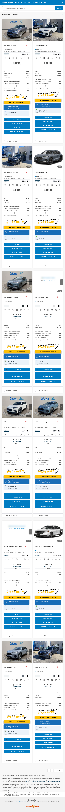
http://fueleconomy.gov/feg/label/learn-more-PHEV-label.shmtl (43, 781)
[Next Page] (52, 770)
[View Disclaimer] (28, 58)
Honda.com (33, 803)
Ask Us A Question (17, 132)
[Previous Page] (49, 770)
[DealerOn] (32, 800)
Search (59, 8)
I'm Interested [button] (17, 119)
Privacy (25, 801)
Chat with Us (17, 127)
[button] (30, 30)
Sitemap (21, 801)
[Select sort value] (61, 14)
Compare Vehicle (11, 141)
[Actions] (28, 45)
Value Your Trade (17, 123)
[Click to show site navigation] (62, 2)
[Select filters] (59, 14)
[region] (17, 81)
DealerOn (16, 801)
